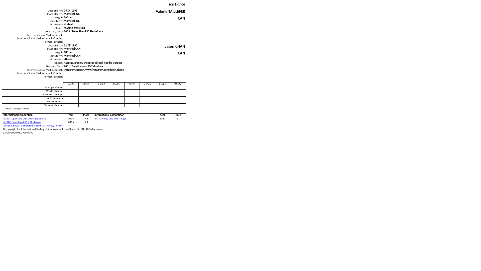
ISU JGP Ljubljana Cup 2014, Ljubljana (24, 118)
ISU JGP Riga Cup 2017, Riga (110, 118)
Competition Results (32, 125)
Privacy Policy (54, 125)
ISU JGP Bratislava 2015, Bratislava (22, 122)
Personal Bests (11, 125)
